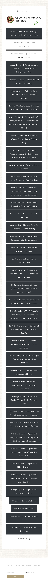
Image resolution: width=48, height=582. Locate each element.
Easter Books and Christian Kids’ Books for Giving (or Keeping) (24, 301)
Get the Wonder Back (24, 508)
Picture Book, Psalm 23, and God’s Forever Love (24, 400)
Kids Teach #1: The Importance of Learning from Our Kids (24, 478)
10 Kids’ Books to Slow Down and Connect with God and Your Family (24, 329)
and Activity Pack (24, 33)
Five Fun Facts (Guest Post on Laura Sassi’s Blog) (24, 139)
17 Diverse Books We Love (24, 501)
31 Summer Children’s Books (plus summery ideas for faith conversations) (24, 288)
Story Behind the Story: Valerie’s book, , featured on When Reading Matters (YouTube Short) (24, 122)
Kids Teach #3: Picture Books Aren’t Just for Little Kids (24, 452)
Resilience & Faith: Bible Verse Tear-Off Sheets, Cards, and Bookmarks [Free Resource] (24, 191)
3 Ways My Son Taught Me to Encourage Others (24, 491)
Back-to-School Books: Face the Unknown (24, 215)
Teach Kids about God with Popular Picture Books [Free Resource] (24, 344)
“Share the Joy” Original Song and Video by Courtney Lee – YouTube (24, 94)
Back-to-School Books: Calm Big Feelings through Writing (24, 227)
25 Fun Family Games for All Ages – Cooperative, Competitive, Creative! (24, 359)
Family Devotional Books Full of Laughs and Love (24, 372)
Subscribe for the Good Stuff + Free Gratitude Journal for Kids (24, 424)
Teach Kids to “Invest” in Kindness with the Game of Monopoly (24, 385)
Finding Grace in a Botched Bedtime (24, 529)
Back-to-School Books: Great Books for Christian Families (24, 204)
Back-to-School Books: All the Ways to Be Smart (24, 249)
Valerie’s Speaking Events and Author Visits (24, 55)
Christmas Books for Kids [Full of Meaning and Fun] (24, 81)
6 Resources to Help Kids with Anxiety (24, 518)
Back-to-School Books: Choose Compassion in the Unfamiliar (24, 238)
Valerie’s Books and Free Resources (24, 44)
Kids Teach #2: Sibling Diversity (24, 465)
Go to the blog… (24, 539)
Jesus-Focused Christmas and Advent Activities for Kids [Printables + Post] (24, 68)
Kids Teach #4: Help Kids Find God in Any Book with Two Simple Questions (24, 437)
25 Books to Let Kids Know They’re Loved (24, 261)
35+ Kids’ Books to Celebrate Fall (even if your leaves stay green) (24, 413)
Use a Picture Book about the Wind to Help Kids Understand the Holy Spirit (24, 273)
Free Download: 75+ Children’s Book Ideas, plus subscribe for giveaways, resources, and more (24, 314)
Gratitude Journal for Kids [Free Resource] (24, 167)
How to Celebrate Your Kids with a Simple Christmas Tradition (24, 108)
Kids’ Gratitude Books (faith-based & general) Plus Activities (24, 178)
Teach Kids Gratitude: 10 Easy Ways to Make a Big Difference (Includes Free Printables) (24, 154)
